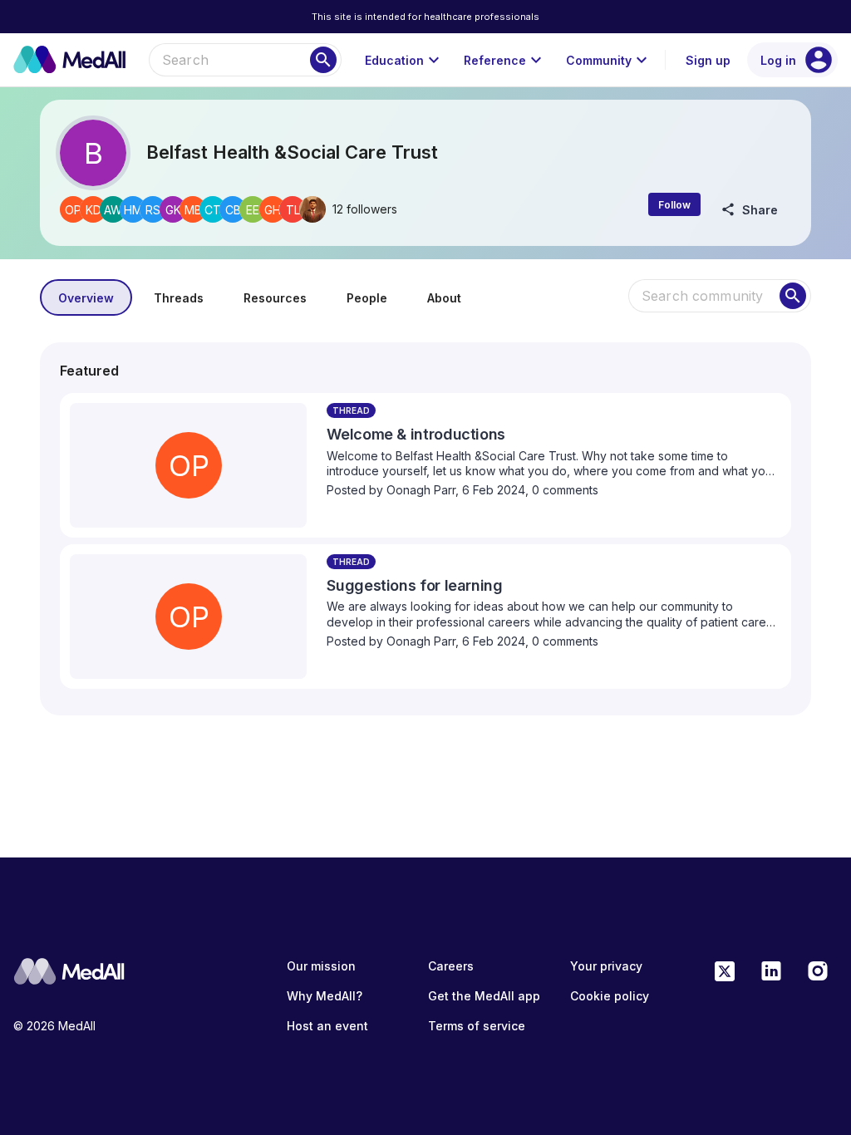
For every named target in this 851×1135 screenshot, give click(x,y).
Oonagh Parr (420, 490)
